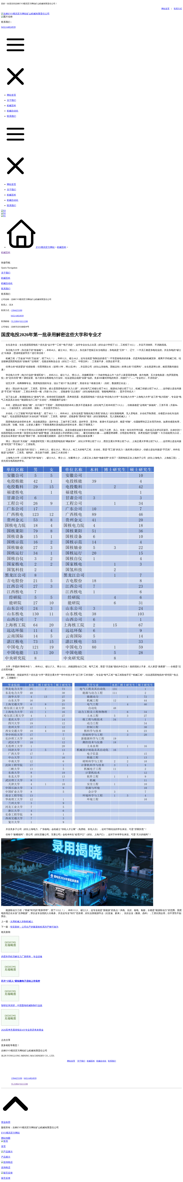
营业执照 (5, 1122)
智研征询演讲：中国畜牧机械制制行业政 (21, 1005)
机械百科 (61, 247)
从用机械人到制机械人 (21, 921)
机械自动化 (7, 283)
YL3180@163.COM (19, 1084)
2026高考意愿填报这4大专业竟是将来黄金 (22, 1030)
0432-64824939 (8, 27)
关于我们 (5, 273)
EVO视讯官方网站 (45, 247)
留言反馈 (5, 1178)
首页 (3, 1146)
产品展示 (5, 1157)
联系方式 (178, 9)
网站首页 (165, 9)
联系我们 (5, 288)
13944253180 (16, 310)
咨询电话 (5, 1167)
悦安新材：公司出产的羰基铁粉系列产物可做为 (34, 927)
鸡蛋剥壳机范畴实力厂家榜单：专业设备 (21, 956)
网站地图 (5, 1138)
